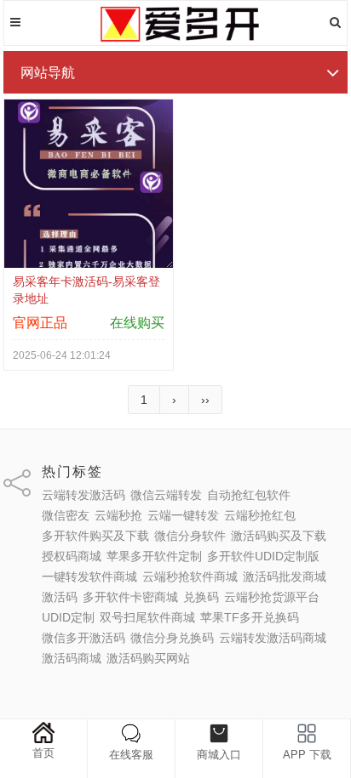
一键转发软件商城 (89, 576)
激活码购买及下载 (278, 535)
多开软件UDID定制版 (263, 556)
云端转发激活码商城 (272, 638)
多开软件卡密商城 (130, 597)
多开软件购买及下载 (95, 535)
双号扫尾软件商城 (147, 617)
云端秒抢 (118, 515)
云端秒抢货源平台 (271, 597)
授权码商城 (71, 556)
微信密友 (65, 515)
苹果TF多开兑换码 (249, 617)
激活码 (60, 597)
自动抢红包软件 (249, 495)
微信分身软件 (190, 535)
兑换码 (201, 597)
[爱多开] (175, 38)
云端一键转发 (183, 515)
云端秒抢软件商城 (190, 576)
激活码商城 (71, 658)
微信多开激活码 (83, 638)
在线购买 (137, 322)
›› (205, 399)
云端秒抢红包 (260, 515)
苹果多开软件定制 (154, 556)
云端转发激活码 (83, 495)
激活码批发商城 (284, 576)
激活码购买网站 (148, 658)
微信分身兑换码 (172, 638)
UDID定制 (68, 617)
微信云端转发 (166, 495)
